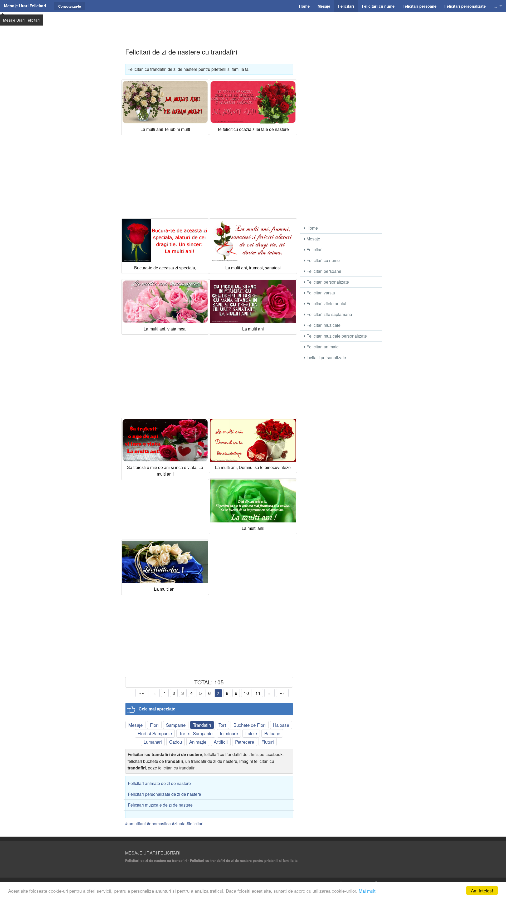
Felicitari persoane (323, 271)
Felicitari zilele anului (325, 303)
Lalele (251, 733)
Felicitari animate (322, 347)
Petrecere (244, 741)
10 (246, 693)
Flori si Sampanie (155, 733)
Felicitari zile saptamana (328, 314)
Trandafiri (202, 725)
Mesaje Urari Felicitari (25, 6)
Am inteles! (482, 890)
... (495, 6)
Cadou (175, 741)
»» (282, 693)
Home (311, 228)
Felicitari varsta (320, 293)
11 (258, 693)
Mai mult (367, 890)
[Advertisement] (253, 25)
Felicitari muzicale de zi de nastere (160, 805)
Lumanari (153, 741)
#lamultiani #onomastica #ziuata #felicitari (164, 824)
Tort (222, 725)
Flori (154, 725)
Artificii (221, 741)
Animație (197, 741)
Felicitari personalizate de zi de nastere (164, 794)
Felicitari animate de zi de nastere (159, 783)
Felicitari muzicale (322, 325)
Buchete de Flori (249, 725)
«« (142, 693)
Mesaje (135, 725)
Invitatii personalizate (325, 357)
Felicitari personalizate (327, 282)
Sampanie (176, 725)
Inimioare (229, 733)
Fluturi (267, 741)
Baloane (272, 733)
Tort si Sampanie (195, 733)
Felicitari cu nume (322, 260)
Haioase (281, 725)
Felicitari (314, 249)
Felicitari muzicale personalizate (336, 336)
